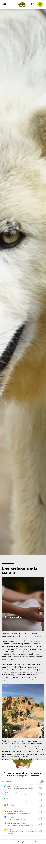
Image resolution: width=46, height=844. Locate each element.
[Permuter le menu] (5, 4)
